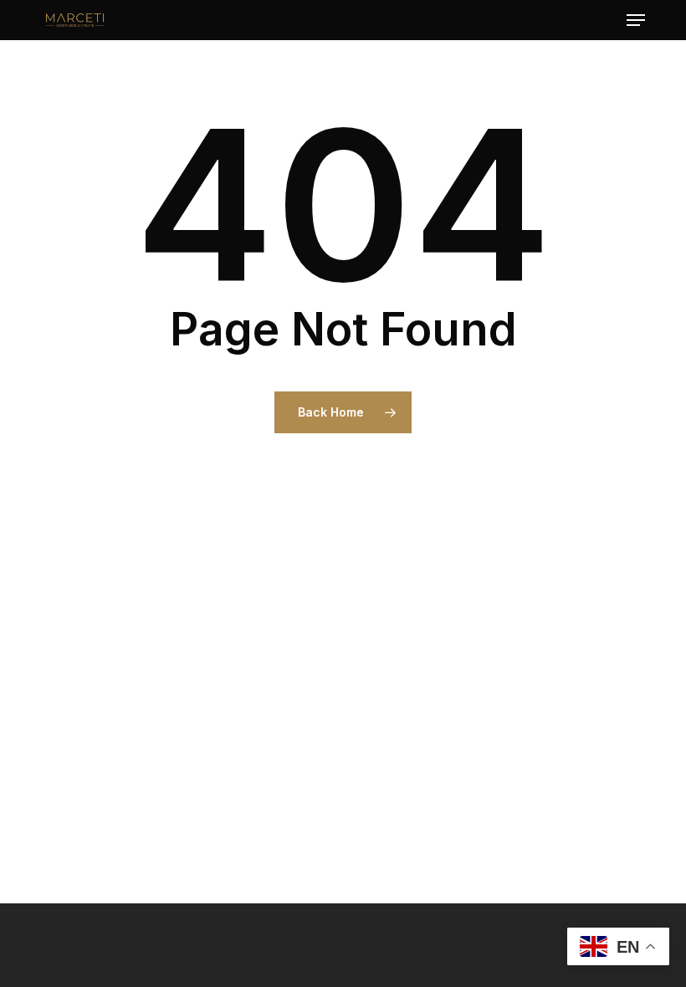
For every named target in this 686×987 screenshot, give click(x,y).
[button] (636, 20)
